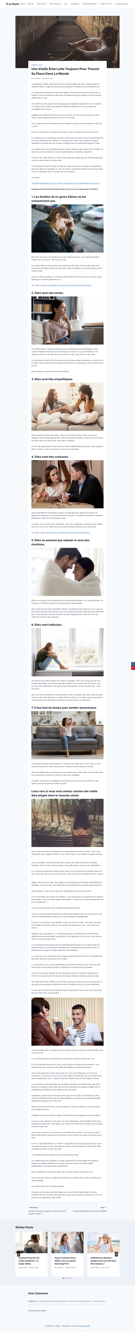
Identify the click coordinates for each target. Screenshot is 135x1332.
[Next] (116, 1254)
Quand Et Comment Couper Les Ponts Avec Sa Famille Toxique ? (46, 1211)
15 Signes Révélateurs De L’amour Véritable (89, 1209)
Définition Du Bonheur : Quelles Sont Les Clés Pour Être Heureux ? (103, 1261)
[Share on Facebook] (133, 664)
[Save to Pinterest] (133, 668)
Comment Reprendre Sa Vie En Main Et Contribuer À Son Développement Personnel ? (66, 183)
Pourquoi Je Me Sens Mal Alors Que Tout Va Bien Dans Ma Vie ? (66, 285)
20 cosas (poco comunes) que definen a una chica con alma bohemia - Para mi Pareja (71, 1301)
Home (22, 4)
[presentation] (31, 1242)
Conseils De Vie (36, 65)
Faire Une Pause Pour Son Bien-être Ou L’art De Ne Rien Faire (65, 533)
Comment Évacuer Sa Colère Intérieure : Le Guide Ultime (29, 1261)
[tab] (63, 1278)
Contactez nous (121, 4)
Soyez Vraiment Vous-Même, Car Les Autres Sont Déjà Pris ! (65, 1261)
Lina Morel (36, 78)
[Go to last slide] (18, 1254)
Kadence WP (85, 1326)
